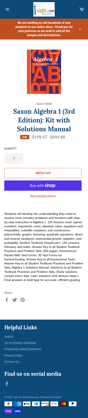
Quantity (10, 148)
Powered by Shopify (50, 397)
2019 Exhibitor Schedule (20, 343)
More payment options (43, 195)
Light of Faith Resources (26, 397)
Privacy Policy (13, 355)
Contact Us (11, 361)
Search (8, 336)
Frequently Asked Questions (22, 349)
